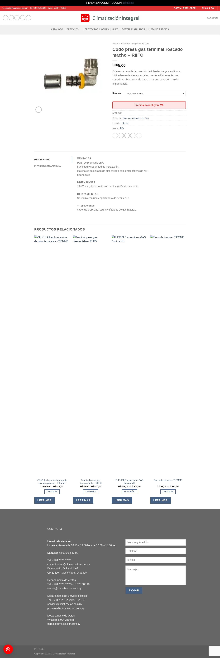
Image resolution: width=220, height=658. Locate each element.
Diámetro (116, 93)
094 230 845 (67, 619)
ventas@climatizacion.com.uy (64, 588)
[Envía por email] (127, 135)
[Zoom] (38, 109)
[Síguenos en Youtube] (28, 17)
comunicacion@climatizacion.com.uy (68, 564)
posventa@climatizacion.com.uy (65, 608)
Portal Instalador (133, 29)
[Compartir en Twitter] (121, 135)
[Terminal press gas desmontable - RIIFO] (90, 356)
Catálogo (57, 29)
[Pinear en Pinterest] (132, 135)
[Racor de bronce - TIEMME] (168, 356)
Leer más (52, 492)
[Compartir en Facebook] (115, 135)
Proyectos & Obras (97, 29)
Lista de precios (158, 29)
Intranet (39, 649)
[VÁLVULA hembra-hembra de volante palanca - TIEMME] (52, 356)
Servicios (73, 29)
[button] (8, 649)
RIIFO (115, 29)
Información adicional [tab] (48, 166)
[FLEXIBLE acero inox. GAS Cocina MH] (129, 356)
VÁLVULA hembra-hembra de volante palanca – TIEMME (52, 481)
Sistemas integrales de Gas (135, 43)
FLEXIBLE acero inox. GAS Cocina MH (129, 481)
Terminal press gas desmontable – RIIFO (91, 481)
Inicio (115, 43)
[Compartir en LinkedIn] (138, 135)
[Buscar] (202, 18)
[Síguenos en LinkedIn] (22, 17)
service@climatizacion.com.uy (64, 604)
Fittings (124, 123)
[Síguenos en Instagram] (11, 17)
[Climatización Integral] (110, 17)
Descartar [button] (128, 2)
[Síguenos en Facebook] (5, 17)
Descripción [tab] (41, 159)
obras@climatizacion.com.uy (63, 623)
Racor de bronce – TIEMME (168, 480)
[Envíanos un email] (17, 17)
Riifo (122, 128)
